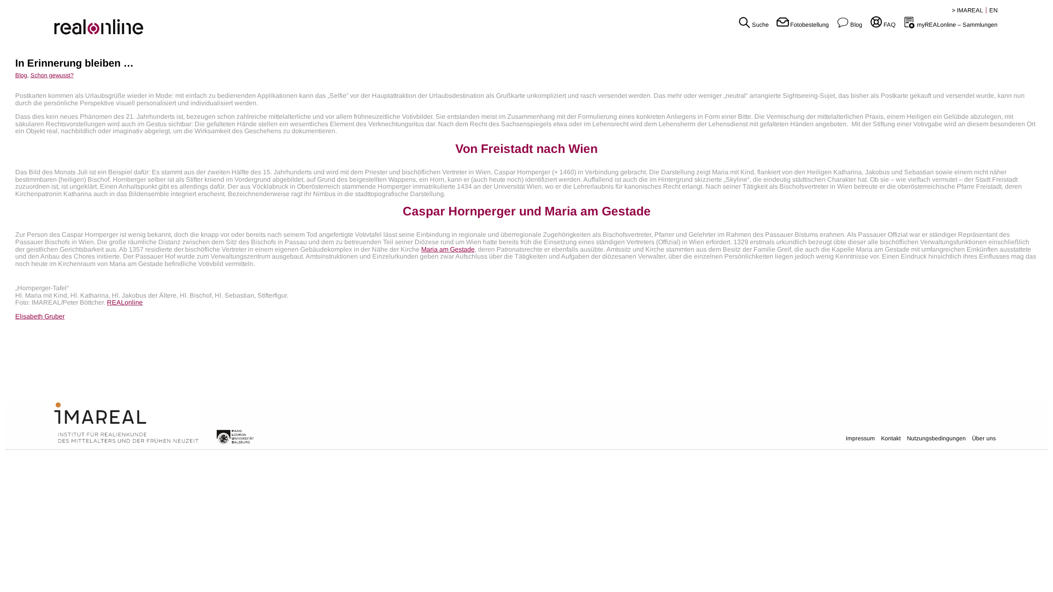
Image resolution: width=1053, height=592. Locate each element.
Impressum (860, 438)
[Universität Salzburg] (235, 436)
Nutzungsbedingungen (936, 438)
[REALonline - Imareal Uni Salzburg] (175, 20)
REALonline (125, 302)
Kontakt (891, 438)
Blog (21, 75)
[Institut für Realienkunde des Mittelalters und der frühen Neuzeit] (126, 423)
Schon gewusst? (52, 75)
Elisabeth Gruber (40, 316)
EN (993, 10)
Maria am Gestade (448, 249)
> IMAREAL (967, 10)
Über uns (984, 438)
